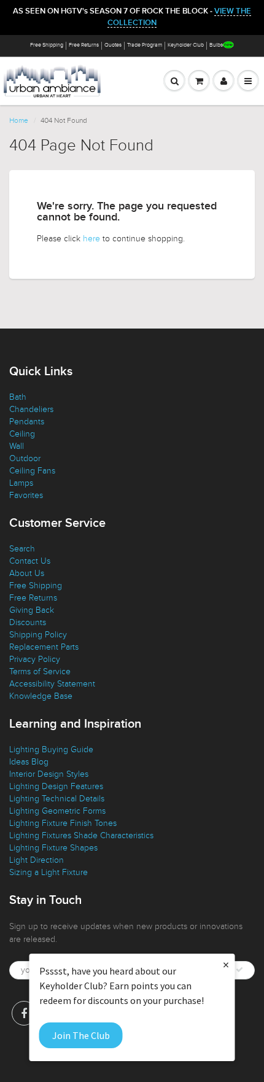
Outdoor (25, 458)
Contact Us (29, 561)
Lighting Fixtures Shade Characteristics (81, 835)
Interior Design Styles (48, 774)
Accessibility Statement (52, 684)
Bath (17, 397)
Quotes (113, 45)
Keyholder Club (186, 45)
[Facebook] (24, 1013)
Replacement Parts (44, 647)
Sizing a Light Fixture (48, 872)
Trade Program (144, 45)
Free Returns (84, 45)
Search (22, 548)
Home (18, 120)
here (91, 238)
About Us (26, 573)
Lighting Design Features (56, 786)
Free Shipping (46, 45)
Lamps (21, 483)
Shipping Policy (38, 634)
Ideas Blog (29, 762)
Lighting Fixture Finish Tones (63, 823)
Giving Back (31, 610)
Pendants (26, 421)
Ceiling (22, 434)
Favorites (26, 495)
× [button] (226, 964)
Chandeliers (31, 409)
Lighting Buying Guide (51, 749)
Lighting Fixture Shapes (53, 848)
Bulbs (216, 45)
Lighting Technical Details (56, 798)
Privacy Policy (34, 659)
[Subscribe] (239, 969)
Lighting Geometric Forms (57, 811)
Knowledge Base (40, 696)
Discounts (27, 622)
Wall (16, 446)
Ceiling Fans (32, 470)
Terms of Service (40, 671)
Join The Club (81, 1035)
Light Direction (36, 860)
